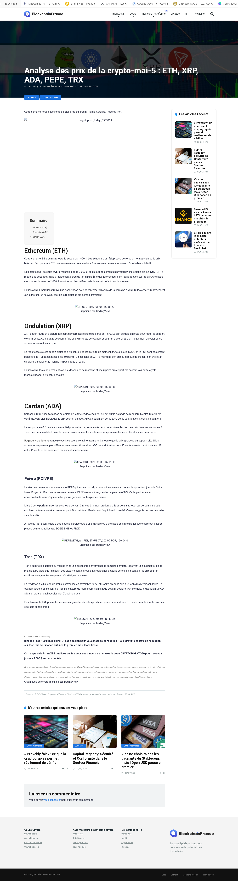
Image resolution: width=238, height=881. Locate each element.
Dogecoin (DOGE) (195, 3)
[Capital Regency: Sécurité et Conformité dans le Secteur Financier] (95, 731)
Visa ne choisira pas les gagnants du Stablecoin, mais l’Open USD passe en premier (142, 760)
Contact (174, 875)
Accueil (27, 86)
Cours (133, 13)
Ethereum (61, 694)
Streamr (120, 694)
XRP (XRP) (116, 3)
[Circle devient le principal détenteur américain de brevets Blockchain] (183, 246)
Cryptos (175, 13)
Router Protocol (99, 694)
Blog (36, 86)
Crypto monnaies (50, 97)
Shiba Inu (111, 694)
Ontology (87, 694)
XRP (133, 694)
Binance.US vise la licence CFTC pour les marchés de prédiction (202, 215)
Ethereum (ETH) (40, 227)
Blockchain (118, 13)
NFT (187, 13)
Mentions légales (190, 875)
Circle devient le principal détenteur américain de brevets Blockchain (202, 240)
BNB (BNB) (83, 3)
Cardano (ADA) (152, 3)
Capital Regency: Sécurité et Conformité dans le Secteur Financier (93, 758)
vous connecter (52, 799)
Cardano (29, 694)
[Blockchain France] (45, 12)
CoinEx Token (40, 694)
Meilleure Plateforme (154, 13)
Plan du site (208, 875)
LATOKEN (77, 694)
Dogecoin (52, 694)
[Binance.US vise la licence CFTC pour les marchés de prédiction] (183, 223)
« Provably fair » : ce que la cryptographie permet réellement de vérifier (45, 758)
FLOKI (69, 694)
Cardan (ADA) (39, 237)
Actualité (200, 13)
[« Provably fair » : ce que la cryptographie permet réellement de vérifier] (46, 731)
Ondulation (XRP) (40, 232)
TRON (127, 694)
